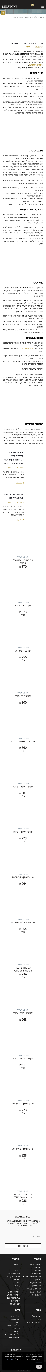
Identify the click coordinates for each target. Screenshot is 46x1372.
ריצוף (18, 1288)
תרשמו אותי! (23, 1246)
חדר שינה (16, 1279)
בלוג (35, 17)
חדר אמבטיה (15, 1303)
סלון (18, 1282)
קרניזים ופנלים (35, 1264)
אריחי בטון (36, 1285)
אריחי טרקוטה (35, 1282)
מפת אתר (16, 1331)
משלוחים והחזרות (13, 1325)
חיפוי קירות (15, 1300)
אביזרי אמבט (35, 1291)
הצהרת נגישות (14, 1337)
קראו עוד (20, 482)
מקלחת (17, 1264)
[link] (37, 6)
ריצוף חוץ (16, 1267)
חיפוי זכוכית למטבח (26, 348)
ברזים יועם (36, 1273)
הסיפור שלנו (36, 1316)
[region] (23, 17)
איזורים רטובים (14, 1273)
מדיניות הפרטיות (13, 1319)
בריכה (17, 1270)
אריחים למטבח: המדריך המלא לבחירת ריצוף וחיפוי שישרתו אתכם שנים (14, 458)
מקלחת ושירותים (13, 1297)
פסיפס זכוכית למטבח (36, 65)
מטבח (17, 1285)
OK (39, 1367)
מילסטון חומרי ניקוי (33, 1322)
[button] (3, 13)
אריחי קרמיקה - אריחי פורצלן (32, 1278)
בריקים (38, 1270)
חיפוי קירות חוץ (14, 1291)
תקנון (18, 1322)
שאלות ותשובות (14, 1316)
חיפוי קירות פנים (13, 1294)
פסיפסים (37, 1267)
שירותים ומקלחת (13, 1276)
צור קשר (16, 1328)
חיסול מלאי (36, 1294)
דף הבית (41, 17)
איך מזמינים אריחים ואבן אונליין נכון (14, 496)
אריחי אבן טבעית (34, 1288)
